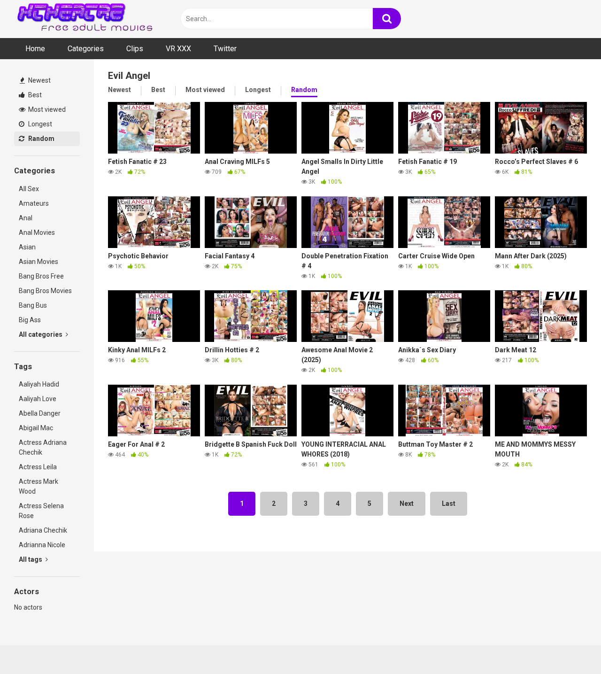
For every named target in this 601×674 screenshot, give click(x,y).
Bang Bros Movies (45, 290)
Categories (86, 48)
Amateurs (34, 203)
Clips (134, 48)
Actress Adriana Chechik (43, 447)
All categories (41, 334)
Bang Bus (33, 305)
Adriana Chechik (43, 530)
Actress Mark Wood (38, 486)
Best (34, 95)
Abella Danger (40, 413)
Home (35, 48)
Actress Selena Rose (41, 510)
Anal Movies (37, 232)
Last (448, 503)
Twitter (225, 48)
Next (407, 503)
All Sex (29, 189)
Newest (39, 80)
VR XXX (178, 48)
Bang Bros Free (41, 276)
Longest (39, 124)
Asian (27, 247)
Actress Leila (38, 467)
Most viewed (46, 109)
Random (40, 138)
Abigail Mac (36, 428)
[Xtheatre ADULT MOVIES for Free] (84, 19)
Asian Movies (38, 261)
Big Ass (30, 320)
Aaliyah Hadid (39, 384)
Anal (25, 218)
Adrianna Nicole (42, 545)
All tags (31, 559)
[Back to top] (569, 645)
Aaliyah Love (37, 399)
